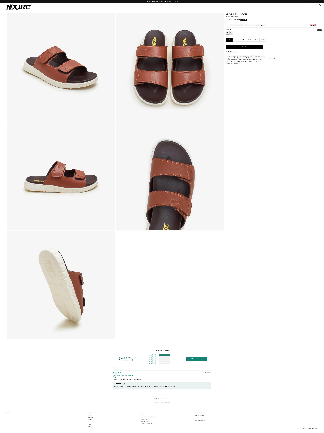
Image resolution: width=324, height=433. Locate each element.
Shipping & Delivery (146, 421)
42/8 (242, 39)
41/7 (236, 39)
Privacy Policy (145, 419)
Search (313, 5)
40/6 (229, 39)
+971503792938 (199, 415)
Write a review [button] (196, 359)
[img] (117, 373)
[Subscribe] (225, 403)
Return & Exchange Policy (148, 417)
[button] (3, 5)
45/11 (263, 40)
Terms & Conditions (146, 423)
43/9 (249, 39)
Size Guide (319, 29)
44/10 (256, 39)
